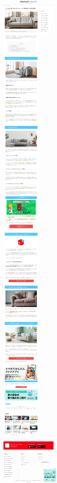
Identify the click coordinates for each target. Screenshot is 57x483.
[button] (8, 408)
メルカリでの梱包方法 (45, 22)
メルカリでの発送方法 (45, 24)
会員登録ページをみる (41, 446)
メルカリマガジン (40, 458)
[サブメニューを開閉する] (52, 25)
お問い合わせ (17, 480)
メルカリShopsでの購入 (45, 15)
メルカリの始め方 (44, 17)
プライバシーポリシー (29, 480)
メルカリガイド (40, 456)
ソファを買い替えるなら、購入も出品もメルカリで (17, 49)
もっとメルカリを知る (24, 462)
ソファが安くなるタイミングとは (14, 45)
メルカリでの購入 (44, 13)
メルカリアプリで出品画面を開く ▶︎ (21, 386)
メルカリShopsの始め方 (45, 27)
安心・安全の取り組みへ (23, 480)
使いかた (22, 460)
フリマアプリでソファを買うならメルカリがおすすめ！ (17, 48)
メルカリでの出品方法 (45, 18)
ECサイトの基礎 (44, 31)
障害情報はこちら (35, 480)
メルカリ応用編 (44, 25)
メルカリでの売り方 (44, 20)
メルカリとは (23, 456)
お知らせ (22, 458)
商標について (39, 480)
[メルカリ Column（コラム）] (28, 1)
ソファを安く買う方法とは (13, 46)
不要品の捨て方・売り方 (45, 29)
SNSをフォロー (23, 464)
